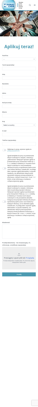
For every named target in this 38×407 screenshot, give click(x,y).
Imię (3, 74)
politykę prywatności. (13, 151)
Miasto (4, 112)
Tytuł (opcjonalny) (8, 65)
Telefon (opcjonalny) (9, 140)
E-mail (4, 131)
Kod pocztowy (7, 102)
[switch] (4, 150)
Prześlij (19, 274)
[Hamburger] (35, 5)
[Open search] (29, 5)
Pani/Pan (5, 55)
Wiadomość (6, 222)
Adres (4, 93)
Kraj (3, 121)
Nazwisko (5, 84)
